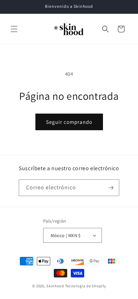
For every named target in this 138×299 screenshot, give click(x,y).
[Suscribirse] (111, 187)
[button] (14, 29)
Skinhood (55, 285)
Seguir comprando (69, 122)
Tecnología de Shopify (85, 285)
